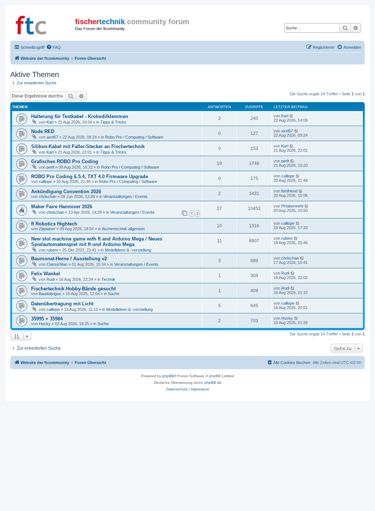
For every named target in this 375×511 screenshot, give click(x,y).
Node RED (42, 131)
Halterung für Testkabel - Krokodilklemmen (79, 116)
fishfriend (289, 191)
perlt (50, 167)
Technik (108, 279)
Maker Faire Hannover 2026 (61, 206)
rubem (52, 250)
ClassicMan (57, 264)
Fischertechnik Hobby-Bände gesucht (73, 288)
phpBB (168, 376)
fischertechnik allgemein (123, 229)
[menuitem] (53, 47)
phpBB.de (213, 383)
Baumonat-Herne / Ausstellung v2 (69, 258)
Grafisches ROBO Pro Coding (64, 161)
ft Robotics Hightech (54, 224)
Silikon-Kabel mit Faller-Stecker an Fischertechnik (88, 146)
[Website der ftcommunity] (43, 24)
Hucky (45, 323)
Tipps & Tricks (113, 122)
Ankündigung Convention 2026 (66, 191)
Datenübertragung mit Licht (62, 303)
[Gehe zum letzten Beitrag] (291, 116)
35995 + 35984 (47, 318)
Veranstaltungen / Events (125, 196)
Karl (50, 122)
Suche (113, 293)
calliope (45, 181)
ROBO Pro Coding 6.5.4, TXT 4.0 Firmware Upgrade (89, 176)
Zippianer (47, 229)
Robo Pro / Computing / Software (134, 137)
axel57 (52, 137)
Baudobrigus (50, 293)
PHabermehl (292, 206)
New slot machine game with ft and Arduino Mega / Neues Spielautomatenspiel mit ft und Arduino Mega (96, 241)
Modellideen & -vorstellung (128, 250)
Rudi (51, 279)
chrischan (47, 196)
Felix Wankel (45, 273)
